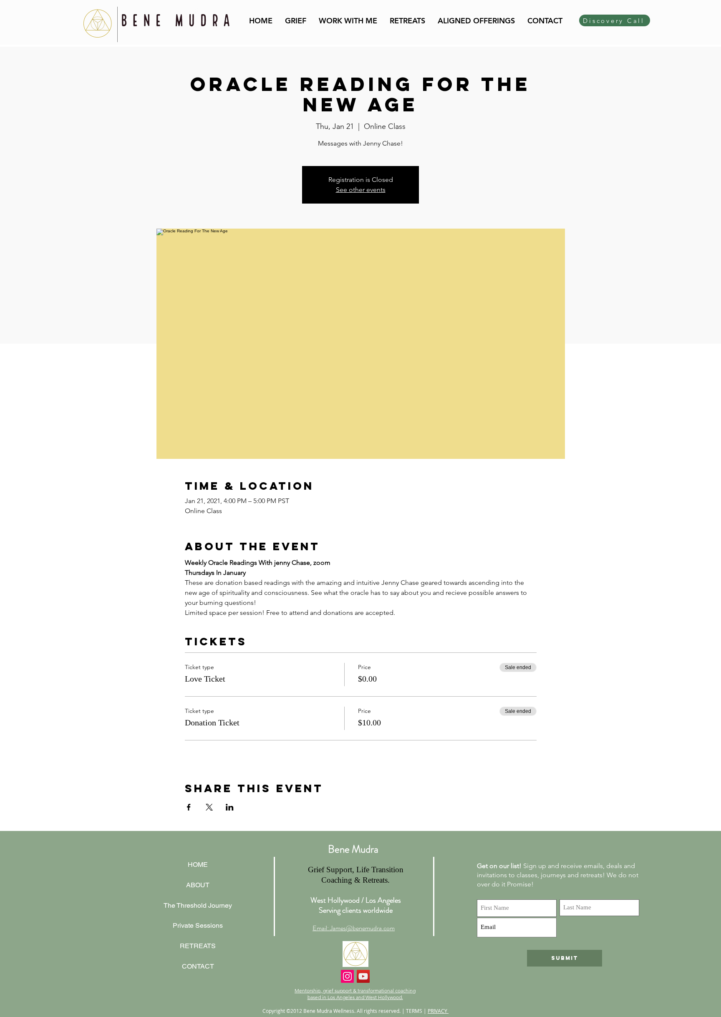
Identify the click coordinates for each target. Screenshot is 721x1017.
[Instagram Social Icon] (347, 976)
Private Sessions (198, 925)
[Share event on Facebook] (189, 807)
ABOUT (197, 885)
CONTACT (198, 966)
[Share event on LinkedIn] (230, 807)
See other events (361, 190)
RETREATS (198, 946)
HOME (198, 864)
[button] (348, 20)
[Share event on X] (209, 807)
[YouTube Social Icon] (363, 976)
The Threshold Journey (198, 905)
